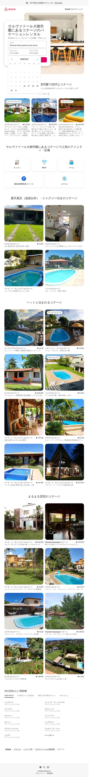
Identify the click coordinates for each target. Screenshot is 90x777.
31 (16, 91)
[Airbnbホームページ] (10, 9)
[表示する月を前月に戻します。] (12, 59)
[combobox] (27, 45)
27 (29, 86)
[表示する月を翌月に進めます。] (37, 59)
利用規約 (50, 773)
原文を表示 (58, 3)
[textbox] (18, 53)
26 (24, 86)
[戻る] (40, 94)
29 (37, 86)
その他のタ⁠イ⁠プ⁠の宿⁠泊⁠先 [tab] (25, 695)
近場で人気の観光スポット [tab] (47, 695)
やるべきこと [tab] (64, 695)
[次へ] (48, 94)
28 (33, 86)
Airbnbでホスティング (74, 9)
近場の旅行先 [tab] (9, 695)
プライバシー (40, 773)
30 (12, 91)
